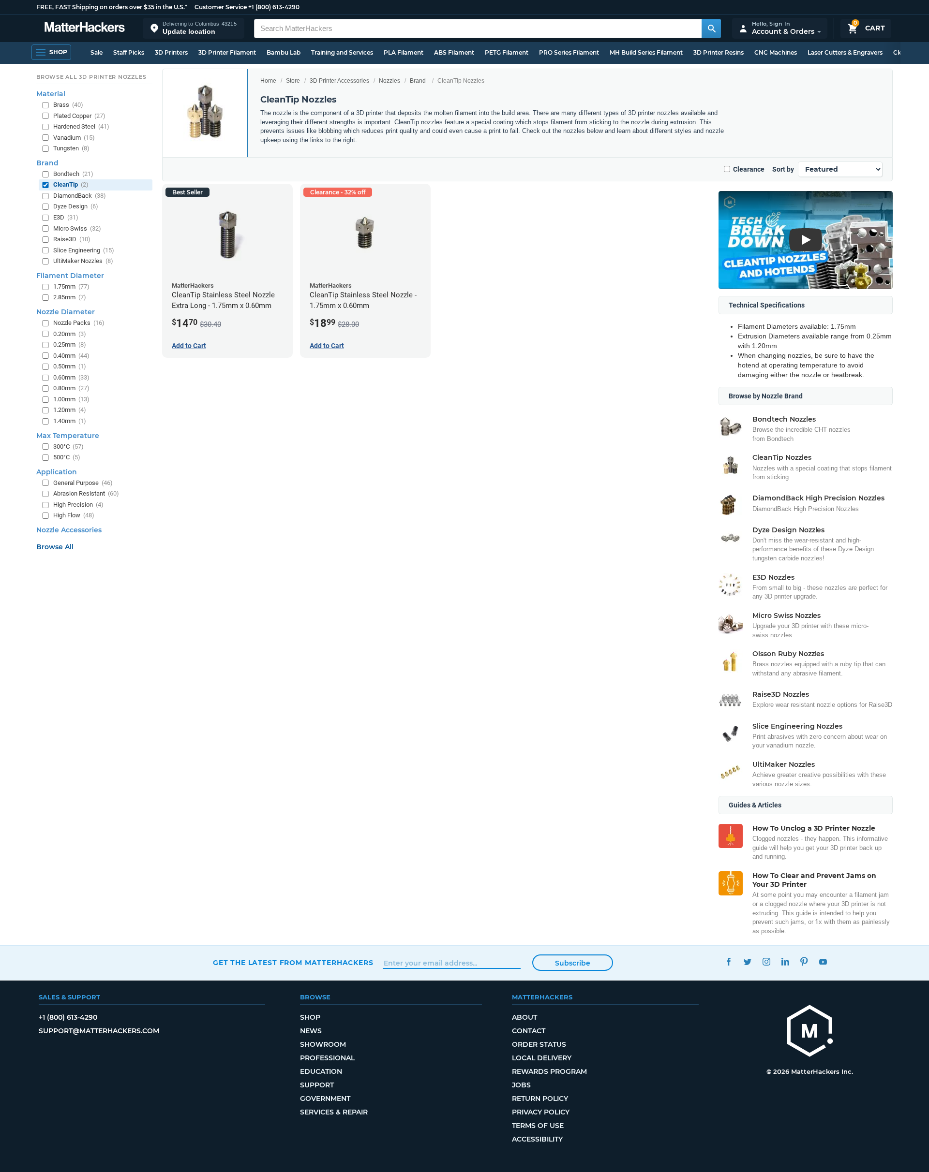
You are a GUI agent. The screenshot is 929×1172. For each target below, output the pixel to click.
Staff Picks (128, 52)
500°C (66, 457)
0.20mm (69, 333)
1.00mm (71, 399)
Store (293, 80)
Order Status (539, 1044)
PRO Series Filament (569, 52)
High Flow (73, 515)
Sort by (783, 169)
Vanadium (74, 137)
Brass (68, 104)
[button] (193, 28)
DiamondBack (79, 195)
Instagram (766, 961)
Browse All (55, 546)
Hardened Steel (81, 126)
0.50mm (69, 366)
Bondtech (73, 173)
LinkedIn (785, 961)
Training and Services (342, 52)
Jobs (521, 1085)
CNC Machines (775, 52)
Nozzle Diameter (65, 312)
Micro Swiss (77, 228)
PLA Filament (403, 52)
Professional (327, 1058)
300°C (68, 446)
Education (321, 1071)
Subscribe (572, 963)
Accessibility (537, 1139)
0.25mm (69, 344)
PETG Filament (506, 52)
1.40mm (69, 421)
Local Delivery (541, 1058)
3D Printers (171, 52)
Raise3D (71, 239)
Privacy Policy (540, 1112)
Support (317, 1085)
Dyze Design (75, 206)
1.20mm (69, 409)
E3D (65, 217)
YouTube (822, 961)
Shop (310, 1017)
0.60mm (71, 377)
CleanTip (71, 184)
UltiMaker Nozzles (83, 260)
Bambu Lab (283, 52)
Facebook (728, 961)
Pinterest (803, 961)
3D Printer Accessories (339, 80)
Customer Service (221, 7)
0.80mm (71, 388)
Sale (96, 52)
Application (56, 471)
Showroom (323, 1044)
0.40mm (71, 355)
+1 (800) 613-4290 (274, 7)
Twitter (747, 961)
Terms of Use (538, 1125)
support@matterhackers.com (99, 1030)
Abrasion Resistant (86, 493)
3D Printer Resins (718, 52)
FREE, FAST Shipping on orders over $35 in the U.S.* (111, 7)
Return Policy (540, 1098)
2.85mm (69, 297)
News (311, 1030)
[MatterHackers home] (84, 28)
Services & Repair (334, 1112)
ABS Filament (454, 52)
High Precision (78, 504)
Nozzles (389, 80)
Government (325, 1098)
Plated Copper (79, 115)
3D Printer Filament (227, 52)
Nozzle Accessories (69, 530)
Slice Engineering (83, 249)
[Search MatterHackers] (711, 28)
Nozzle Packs (79, 322)
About (524, 1017)
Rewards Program (549, 1071)
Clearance (748, 169)
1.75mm (71, 286)
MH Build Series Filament (646, 52)
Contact (528, 1030)
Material (50, 93)
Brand (418, 80)
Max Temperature (67, 435)
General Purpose (83, 482)
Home (268, 80)
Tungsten (71, 148)
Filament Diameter (70, 275)
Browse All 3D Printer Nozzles (91, 76)
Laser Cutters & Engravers (845, 52)
